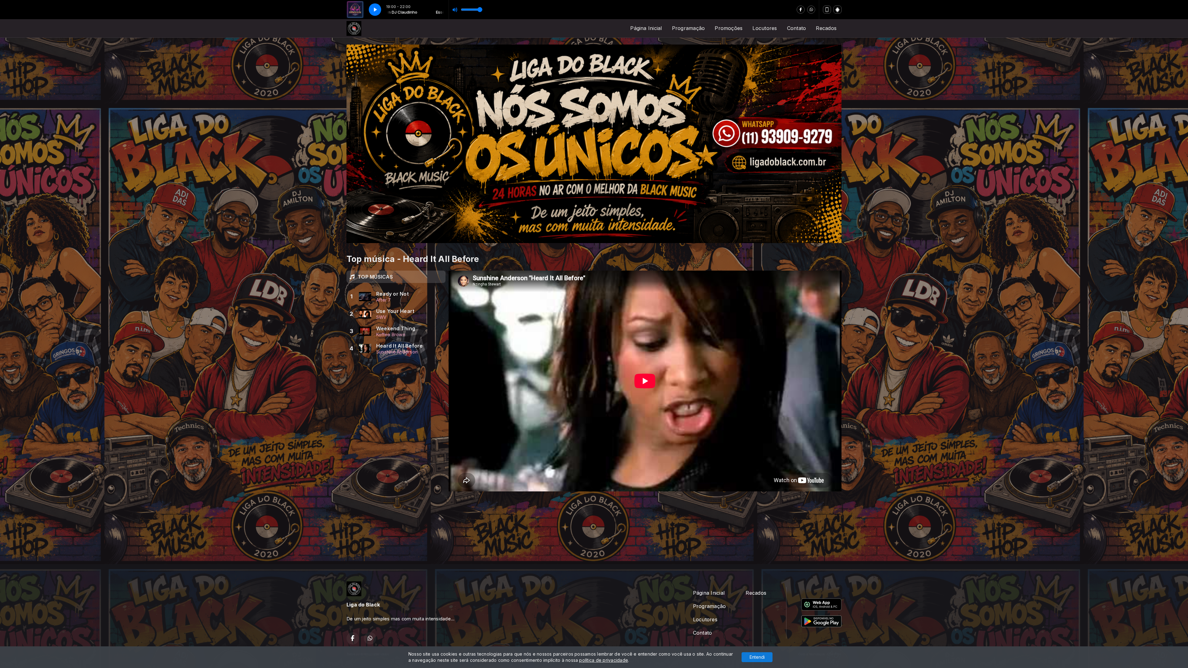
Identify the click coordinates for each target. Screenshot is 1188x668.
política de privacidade (603, 660)
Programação (688, 28)
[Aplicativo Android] (837, 10)
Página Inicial (646, 28)
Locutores (764, 28)
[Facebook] (801, 10)
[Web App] (827, 10)
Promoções (728, 28)
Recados (826, 28)
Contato (796, 28)
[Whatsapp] (811, 10)
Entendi (757, 657)
